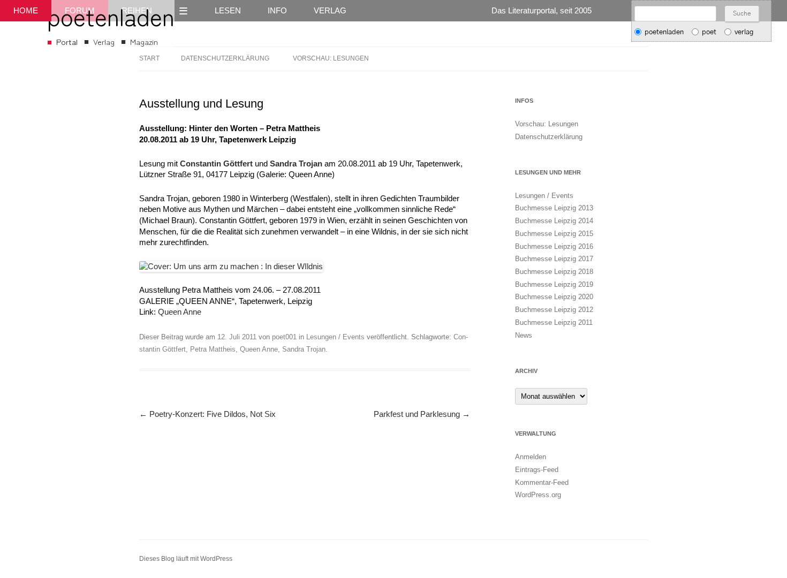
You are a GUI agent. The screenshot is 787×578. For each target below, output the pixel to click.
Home (25, 10)
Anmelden (530, 457)
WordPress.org (538, 495)
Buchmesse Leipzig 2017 (554, 259)
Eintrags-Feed (536, 470)
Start (149, 58)
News (523, 335)
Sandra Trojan (296, 163)
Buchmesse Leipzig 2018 (554, 272)
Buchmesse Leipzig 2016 (554, 246)
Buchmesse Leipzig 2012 (554, 310)
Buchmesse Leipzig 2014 (554, 221)
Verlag (330, 10)
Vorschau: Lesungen (331, 58)
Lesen (228, 10)
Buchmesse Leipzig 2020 (554, 297)
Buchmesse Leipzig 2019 (554, 284)
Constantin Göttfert (216, 163)
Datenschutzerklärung (225, 58)
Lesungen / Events (335, 337)
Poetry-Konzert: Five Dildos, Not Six (207, 414)
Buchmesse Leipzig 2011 (554, 322)
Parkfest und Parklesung (422, 414)
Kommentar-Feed (542, 482)
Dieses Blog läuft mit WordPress (185, 558)
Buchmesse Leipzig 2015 (554, 234)
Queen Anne (179, 312)
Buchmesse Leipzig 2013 (554, 208)
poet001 (284, 337)
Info (277, 10)
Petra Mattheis (213, 349)
